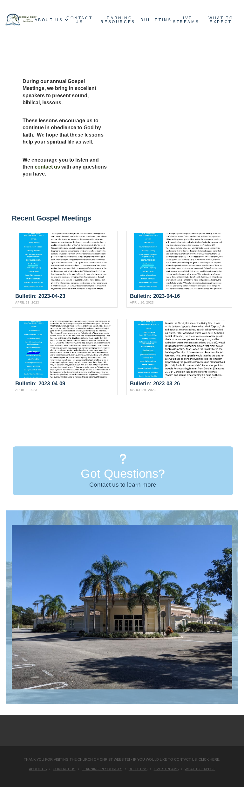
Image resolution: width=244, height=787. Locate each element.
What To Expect (200, 769)
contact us (47, 167)
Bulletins (138, 769)
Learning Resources (102, 769)
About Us (38, 769)
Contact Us (64, 769)
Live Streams (166, 769)
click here (209, 759)
